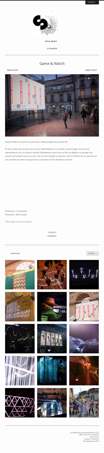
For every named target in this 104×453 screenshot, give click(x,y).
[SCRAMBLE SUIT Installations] (84, 338)
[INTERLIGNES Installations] (52, 274)
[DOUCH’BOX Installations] (20, 274)
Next (94, 105)
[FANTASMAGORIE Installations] (52, 370)
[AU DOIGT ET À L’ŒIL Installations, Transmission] (52, 306)
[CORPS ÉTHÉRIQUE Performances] (84, 370)
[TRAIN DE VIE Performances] (52, 402)
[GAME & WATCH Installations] (84, 306)
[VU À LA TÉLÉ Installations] (20, 370)
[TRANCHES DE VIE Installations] (52, 338)
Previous (9, 105)
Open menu (51, 41)
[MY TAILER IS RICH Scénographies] (20, 402)
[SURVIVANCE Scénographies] (84, 274)
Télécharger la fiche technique (18, 221)
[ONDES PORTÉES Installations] (20, 338)
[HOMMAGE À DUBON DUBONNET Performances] (20, 306)
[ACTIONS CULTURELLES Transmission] (84, 402)
